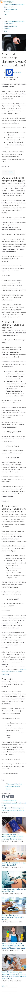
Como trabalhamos (10, 9)
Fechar (11, 172)
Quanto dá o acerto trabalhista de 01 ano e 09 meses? (13, 917)
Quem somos (8, 7)
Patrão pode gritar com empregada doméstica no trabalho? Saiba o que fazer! (13, 945)
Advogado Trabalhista (14, 784)
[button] (12, 19)
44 (6, 986)
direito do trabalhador (13, 786)
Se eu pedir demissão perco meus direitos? (14, 890)
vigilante (8, 789)
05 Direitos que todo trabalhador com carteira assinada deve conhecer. (12, 836)
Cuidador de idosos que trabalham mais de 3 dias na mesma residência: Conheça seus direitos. (14, 975)
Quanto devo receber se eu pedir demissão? (13, 864)
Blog (5, 14)
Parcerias (7, 12)
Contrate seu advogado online (14, 4)
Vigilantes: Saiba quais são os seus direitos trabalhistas (14, 671)
